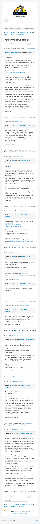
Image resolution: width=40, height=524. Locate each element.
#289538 (16, 279)
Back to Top (35, 520)
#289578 (27, 305)
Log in (9, 117)
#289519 (27, 211)
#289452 (16, 121)
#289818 (16, 381)
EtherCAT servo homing (12, 52)
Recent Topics (13, 28)
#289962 (16, 429)
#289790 (16, 335)
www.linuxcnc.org (28, 28)
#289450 (28, 48)
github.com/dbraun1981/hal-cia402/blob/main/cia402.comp (13, 225)
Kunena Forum (23, 513)
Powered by (16, 513)
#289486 (16, 156)
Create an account (18, 117)
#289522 (16, 252)
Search (20, 28)
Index (6, 28)
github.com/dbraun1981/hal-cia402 (15, 72)
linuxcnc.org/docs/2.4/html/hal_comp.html (21, 241)
